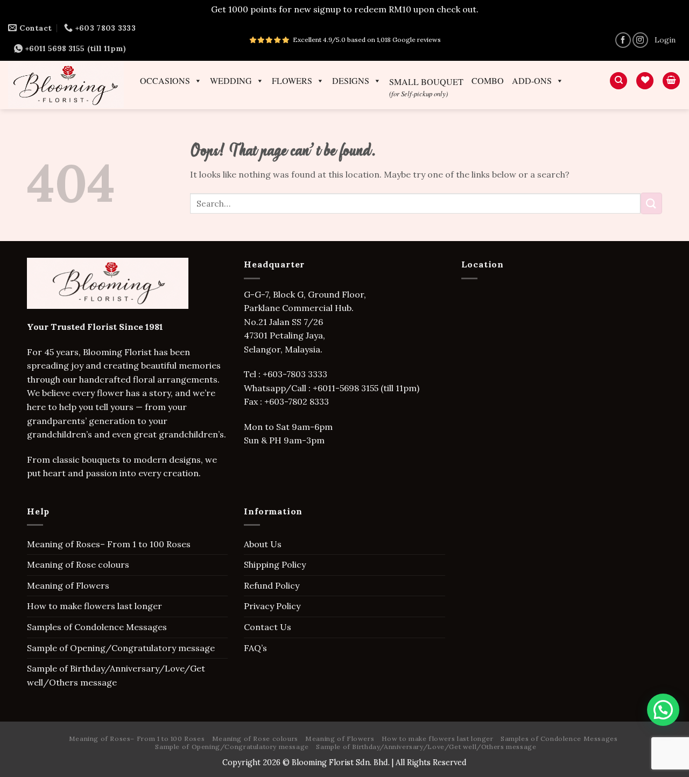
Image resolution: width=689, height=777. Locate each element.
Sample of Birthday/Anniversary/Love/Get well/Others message (116, 675)
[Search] (618, 81)
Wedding (231, 80)
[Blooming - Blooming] (66, 85)
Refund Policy (271, 585)
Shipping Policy (275, 564)
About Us (263, 544)
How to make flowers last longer (94, 606)
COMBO (488, 80)
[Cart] (671, 81)
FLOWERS (292, 80)
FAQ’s (255, 647)
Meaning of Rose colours (78, 564)
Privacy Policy (272, 606)
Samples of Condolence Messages (97, 626)
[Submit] (651, 203)
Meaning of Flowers (68, 585)
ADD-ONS (532, 80)
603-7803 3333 (298, 374)
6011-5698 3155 (348, 388)
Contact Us (267, 626)
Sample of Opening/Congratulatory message (121, 647)
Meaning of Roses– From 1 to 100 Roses (109, 544)
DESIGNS (350, 80)
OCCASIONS (165, 80)
